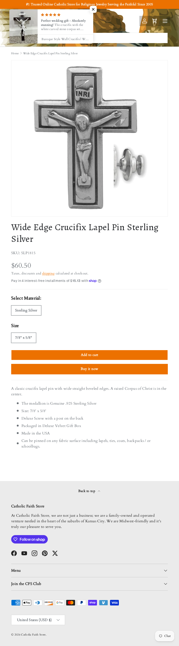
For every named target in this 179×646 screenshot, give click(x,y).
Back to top (87, 491)
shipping (48, 273)
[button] (93, 9)
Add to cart (89, 354)
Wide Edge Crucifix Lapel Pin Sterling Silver (50, 53)
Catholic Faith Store (33, 634)
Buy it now (89, 368)
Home (15, 53)
